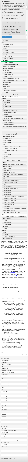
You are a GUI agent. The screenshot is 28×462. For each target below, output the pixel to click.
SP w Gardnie (4, 405)
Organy (3, 42)
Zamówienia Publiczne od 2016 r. (8, 372)
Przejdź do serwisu (7, 36)
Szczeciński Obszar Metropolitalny (10, 182)
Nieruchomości (6, 152)
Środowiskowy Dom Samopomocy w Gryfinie (10, 440)
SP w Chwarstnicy (5, 403)
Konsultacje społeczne (7, 138)
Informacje (4, 98)
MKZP (4, 144)
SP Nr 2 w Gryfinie (5, 398)
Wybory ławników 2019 (7, 190)
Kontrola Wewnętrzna (7, 140)
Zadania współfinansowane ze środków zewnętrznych (13, 196)
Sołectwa (5, 54)
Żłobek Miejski (4, 423)
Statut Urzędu (5, 84)
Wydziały (5, 48)
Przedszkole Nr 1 (5, 414)
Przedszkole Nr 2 (5, 416)
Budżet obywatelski (7, 106)
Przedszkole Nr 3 (5, 418)
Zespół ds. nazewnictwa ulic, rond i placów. (11, 212)
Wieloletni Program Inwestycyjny (9, 90)
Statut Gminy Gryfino (7, 82)
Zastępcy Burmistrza (7, 46)
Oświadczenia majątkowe (8, 58)
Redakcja (5, 220)
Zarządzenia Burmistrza (6, 364)
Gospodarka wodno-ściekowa (9, 124)
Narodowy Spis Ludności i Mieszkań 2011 (11, 148)
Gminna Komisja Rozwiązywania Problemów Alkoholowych (14, 208)
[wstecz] (22, 355)
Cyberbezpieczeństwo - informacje (10, 110)
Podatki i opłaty (6, 70)
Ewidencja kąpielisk (7, 120)
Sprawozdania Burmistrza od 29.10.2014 (11, 78)
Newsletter (5, 228)
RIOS (2, 389)
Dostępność (5, 114)
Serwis (3, 214)
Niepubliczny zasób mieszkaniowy (10, 150)
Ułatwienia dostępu (7, 224)
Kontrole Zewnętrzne (7, 142)
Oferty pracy (5, 156)
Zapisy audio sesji (5, 383)
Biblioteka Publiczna (6, 432)
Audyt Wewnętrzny (6, 102)
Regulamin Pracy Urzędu (7, 76)
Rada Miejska (5, 50)
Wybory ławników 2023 (7, 186)
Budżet (4, 104)
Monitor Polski (4, 453)
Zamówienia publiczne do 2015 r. (9, 200)
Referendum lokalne (7, 168)
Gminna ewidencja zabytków (8, 122)
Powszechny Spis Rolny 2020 (8, 166)
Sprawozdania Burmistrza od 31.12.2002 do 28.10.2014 (13, 80)
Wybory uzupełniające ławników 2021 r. (10, 188)
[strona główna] (25, 355)
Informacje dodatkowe (7, 238)
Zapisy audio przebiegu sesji (8, 202)
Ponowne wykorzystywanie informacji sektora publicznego (14, 164)
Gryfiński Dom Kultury (6, 434)
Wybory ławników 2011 (7, 194)
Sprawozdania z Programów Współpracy (11, 180)
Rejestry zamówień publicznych (9, 172)
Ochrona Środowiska (7, 154)
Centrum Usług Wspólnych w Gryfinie (9, 430)
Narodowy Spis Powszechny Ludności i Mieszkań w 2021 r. (14, 146)
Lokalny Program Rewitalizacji (9, 66)
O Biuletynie (4, 230)
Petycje (4, 162)
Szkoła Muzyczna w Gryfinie (7, 401)
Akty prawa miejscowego (8, 62)
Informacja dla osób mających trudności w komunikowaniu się (14, 127)
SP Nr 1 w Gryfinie (5, 396)
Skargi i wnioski (6, 176)
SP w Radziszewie (5, 407)
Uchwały (4, 88)
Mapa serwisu (5, 232)
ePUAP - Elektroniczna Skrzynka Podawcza (10, 96)
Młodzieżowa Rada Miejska (8, 52)
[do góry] (23, 355)
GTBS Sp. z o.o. (5, 444)
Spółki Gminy (5, 178)
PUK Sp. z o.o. (4, 446)
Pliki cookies (5, 226)
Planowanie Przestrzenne (8, 68)
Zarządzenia (5, 92)
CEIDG (4, 108)
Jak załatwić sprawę (7, 100)
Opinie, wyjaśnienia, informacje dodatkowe (11, 160)
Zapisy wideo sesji (5, 385)
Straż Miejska (5, 40)
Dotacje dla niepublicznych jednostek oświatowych (13, 118)
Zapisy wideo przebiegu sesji (8, 204)
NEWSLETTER (4, 391)
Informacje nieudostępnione (8, 129)
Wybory (4, 184)
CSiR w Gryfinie (4, 428)
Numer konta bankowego (7, 360)
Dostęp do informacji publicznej (9, 112)
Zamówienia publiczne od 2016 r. (9, 198)
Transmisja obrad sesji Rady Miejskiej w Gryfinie (11, 94)
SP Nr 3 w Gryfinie (5, 400)
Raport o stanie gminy (7, 72)
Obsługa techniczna (7, 222)
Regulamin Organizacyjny (8, 74)
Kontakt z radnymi (5, 381)
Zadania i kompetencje (7, 56)
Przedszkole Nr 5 (5, 421)
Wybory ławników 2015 (7, 192)
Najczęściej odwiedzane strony (9, 236)
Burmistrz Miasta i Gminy (8, 44)
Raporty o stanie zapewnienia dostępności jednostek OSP (14, 216)
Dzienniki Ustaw (5, 451)
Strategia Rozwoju (6, 86)
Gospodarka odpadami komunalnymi (10, 64)
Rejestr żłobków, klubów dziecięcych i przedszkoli (13, 174)
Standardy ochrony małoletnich (9, 210)
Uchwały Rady (4, 362)
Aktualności (5, 234)
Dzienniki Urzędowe (5, 454)
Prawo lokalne (5, 60)
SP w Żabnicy (4, 409)
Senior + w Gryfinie (5, 438)
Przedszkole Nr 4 (5, 420)
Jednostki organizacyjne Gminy (9, 136)
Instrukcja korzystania (7, 218)
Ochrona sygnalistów (7, 206)
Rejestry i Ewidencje (7, 170)
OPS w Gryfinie (4, 436)
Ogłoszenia (5, 158)
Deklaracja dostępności (7, 116)
